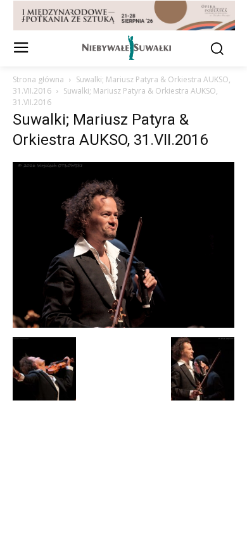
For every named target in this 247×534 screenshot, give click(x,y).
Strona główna (38, 79)
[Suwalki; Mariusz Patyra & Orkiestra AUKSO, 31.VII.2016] (123, 324)
